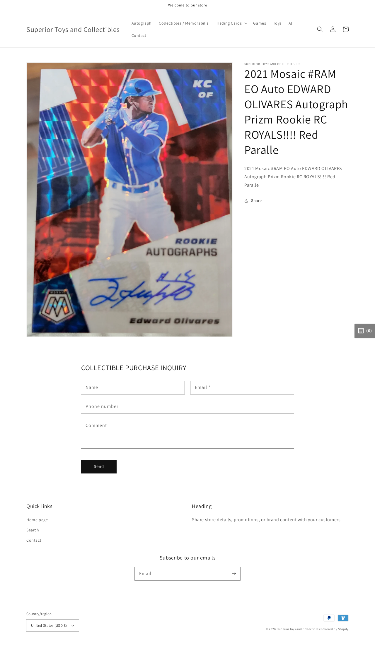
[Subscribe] (233, 573)
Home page (37, 519)
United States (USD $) (49, 625)
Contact (33, 540)
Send (99, 466)
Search (32, 530)
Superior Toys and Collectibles (298, 629)
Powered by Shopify (335, 629)
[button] (319, 29)
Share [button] (256, 200)
